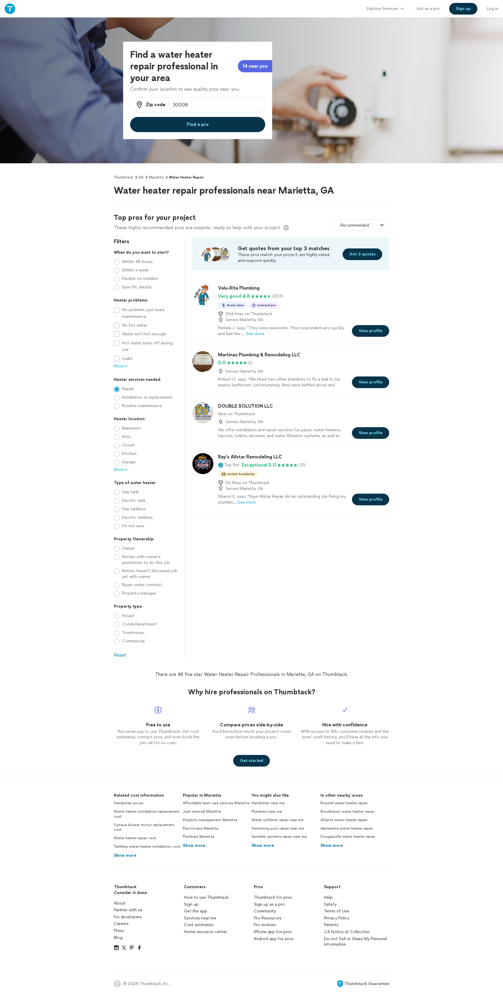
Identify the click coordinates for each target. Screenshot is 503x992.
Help (328, 897)
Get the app (195, 911)
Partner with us (128, 909)
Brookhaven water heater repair (347, 811)
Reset (120, 655)
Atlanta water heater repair (343, 820)
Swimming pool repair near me (278, 828)
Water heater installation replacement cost (147, 814)
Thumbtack (123, 177)
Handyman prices (128, 803)
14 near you (255, 66)
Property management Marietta (210, 820)
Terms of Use (336, 911)
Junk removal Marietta (202, 811)
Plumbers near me (267, 811)
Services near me (200, 918)
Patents (331, 924)
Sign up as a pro (269, 904)
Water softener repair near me (277, 820)
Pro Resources (267, 918)
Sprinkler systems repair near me (279, 837)
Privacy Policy (336, 918)
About (119, 903)
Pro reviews (265, 924)
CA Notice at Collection (347, 931)
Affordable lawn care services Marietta (216, 803)
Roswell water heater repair (344, 803)
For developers (128, 916)
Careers (121, 923)
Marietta (156, 177)
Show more (125, 855)
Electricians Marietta (200, 828)
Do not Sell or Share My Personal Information (355, 941)
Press (119, 930)
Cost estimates (198, 924)
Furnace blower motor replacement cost (144, 827)
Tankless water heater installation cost (147, 846)
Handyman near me (268, 803)
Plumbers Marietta (198, 837)
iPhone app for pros (273, 931)
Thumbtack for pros (273, 897)
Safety (330, 904)
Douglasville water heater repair (347, 837)
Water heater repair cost (135, 838)
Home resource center (205, 931)
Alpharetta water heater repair (346, 828)
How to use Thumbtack (206, 897)
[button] (228, 465)
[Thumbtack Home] (10, 8)
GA (141, 177)
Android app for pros (274, 938)
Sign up (191, 904)
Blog (118, 937)
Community (265, 911)
